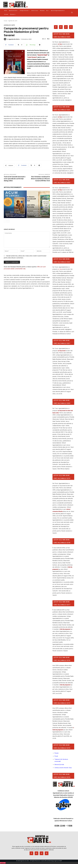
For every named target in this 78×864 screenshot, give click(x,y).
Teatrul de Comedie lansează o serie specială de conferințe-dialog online (14, 179)
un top (60, 44)
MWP (60, 860)
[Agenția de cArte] (5, 39)
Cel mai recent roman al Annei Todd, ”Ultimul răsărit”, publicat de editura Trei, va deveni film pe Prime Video (15, 215)
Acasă (5, 21)
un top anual (62, 350)
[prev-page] (5, 221)
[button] (72, 12)
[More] (40, 45)
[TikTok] (66, 27)
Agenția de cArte (14, 39)
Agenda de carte (12, 21)
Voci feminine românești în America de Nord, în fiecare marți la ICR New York (40, 179)
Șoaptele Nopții (42, 55)
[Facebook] (56, 27)
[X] (71, 27)
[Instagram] (61, 27)
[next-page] (8, 221)
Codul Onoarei (32, 57)
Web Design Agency (53, 860)
